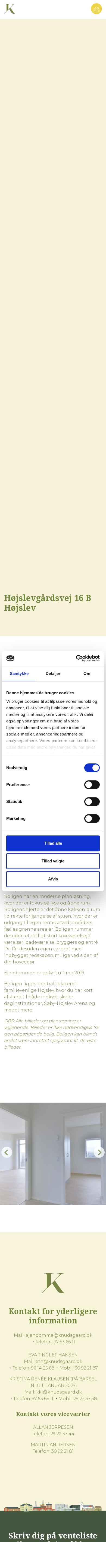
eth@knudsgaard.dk (59, 1361)
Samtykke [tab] (19, 673)
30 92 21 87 (86, 1368)
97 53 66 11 (64, 1341)
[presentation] (6, 1152)
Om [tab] (86, 673)
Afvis (53, 879)
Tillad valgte (53, 861)
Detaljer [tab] (53, 673)
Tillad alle (53, 843)
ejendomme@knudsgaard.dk (59, 1335)
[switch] (92, 784)
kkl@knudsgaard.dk (59, 1392)
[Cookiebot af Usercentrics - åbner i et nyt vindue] (76, 658)
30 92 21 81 (62, 1451)
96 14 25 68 (42, 1368)
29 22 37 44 (62, 1433)
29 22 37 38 (85, 1398)
